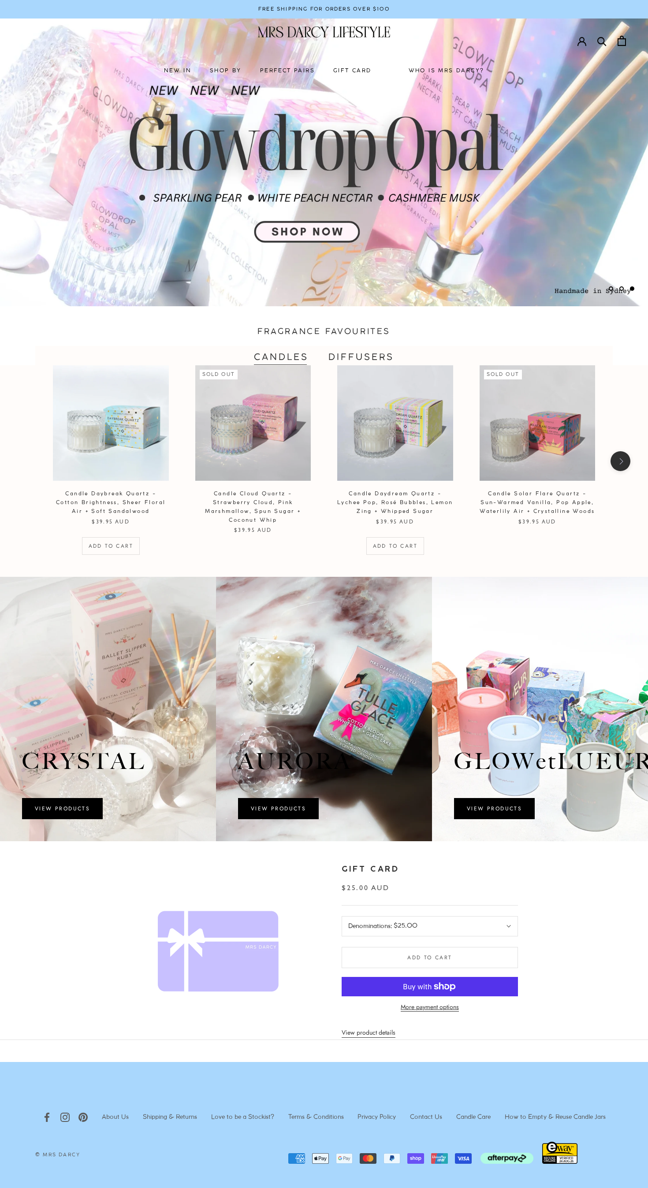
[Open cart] (622, 41)
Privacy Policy (377, 1117)
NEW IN (177, 70)
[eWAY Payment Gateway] (559, 1161)
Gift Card (370, 869)
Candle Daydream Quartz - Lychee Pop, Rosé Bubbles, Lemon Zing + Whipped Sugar (395, 502)
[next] (620, 461)
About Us (115, 1117)
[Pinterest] (83, 1117)
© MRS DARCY (57, 1155)
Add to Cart (111, 546)
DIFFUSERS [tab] (361, 357)
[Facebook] (47, 1117)
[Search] (602, 40)
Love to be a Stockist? (242, 1117)
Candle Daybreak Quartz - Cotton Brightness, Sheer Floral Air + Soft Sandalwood (110, 502)
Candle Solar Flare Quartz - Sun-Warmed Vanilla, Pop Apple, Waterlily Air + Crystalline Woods (537, 502)
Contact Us (426, 1117)
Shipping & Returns (170, 1117)
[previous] (27, 461)
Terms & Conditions (316, 1117)
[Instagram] (65, 1117)
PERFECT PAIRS (287, 70)
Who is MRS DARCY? (446, 70)
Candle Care (473, 1117)
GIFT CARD (352, 70)
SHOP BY (226, 70)
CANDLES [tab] (281, 357)
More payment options (430, 1006)
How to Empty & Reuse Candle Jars (555, 1117)
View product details (368, 1032)
